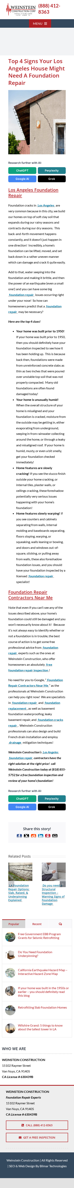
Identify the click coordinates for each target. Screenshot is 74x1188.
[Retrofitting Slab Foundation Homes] (10, 1008)
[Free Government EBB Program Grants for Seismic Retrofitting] (10, 935)
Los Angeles (46, 205)
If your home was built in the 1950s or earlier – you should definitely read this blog (43, 991)
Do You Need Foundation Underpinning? (35, 954)
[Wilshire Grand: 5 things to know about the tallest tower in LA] (10, 1026)
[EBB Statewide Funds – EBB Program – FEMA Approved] (21, 4)
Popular (13, 924)
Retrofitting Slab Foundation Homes (42, 1007)
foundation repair (21, 295)
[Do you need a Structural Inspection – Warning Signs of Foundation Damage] (54, 864)
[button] (11, 884)
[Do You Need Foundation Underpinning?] (10, 953)
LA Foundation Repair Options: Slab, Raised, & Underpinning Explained (18, 893)
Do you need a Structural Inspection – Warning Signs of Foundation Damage (53, 894)
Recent (37, 924)
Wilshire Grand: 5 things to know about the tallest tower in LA (40, 1027)
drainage (15, 742)
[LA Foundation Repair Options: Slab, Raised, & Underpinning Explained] (20, 864)
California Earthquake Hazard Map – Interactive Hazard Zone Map (42, 972)
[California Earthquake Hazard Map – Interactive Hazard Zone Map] (10, 971)
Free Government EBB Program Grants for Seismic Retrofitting (39, 936)
